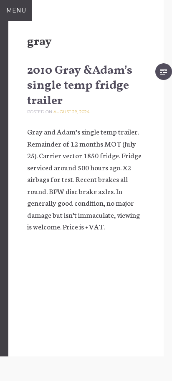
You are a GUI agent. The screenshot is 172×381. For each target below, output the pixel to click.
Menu (16, 10)
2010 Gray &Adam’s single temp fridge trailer (79, 85)
